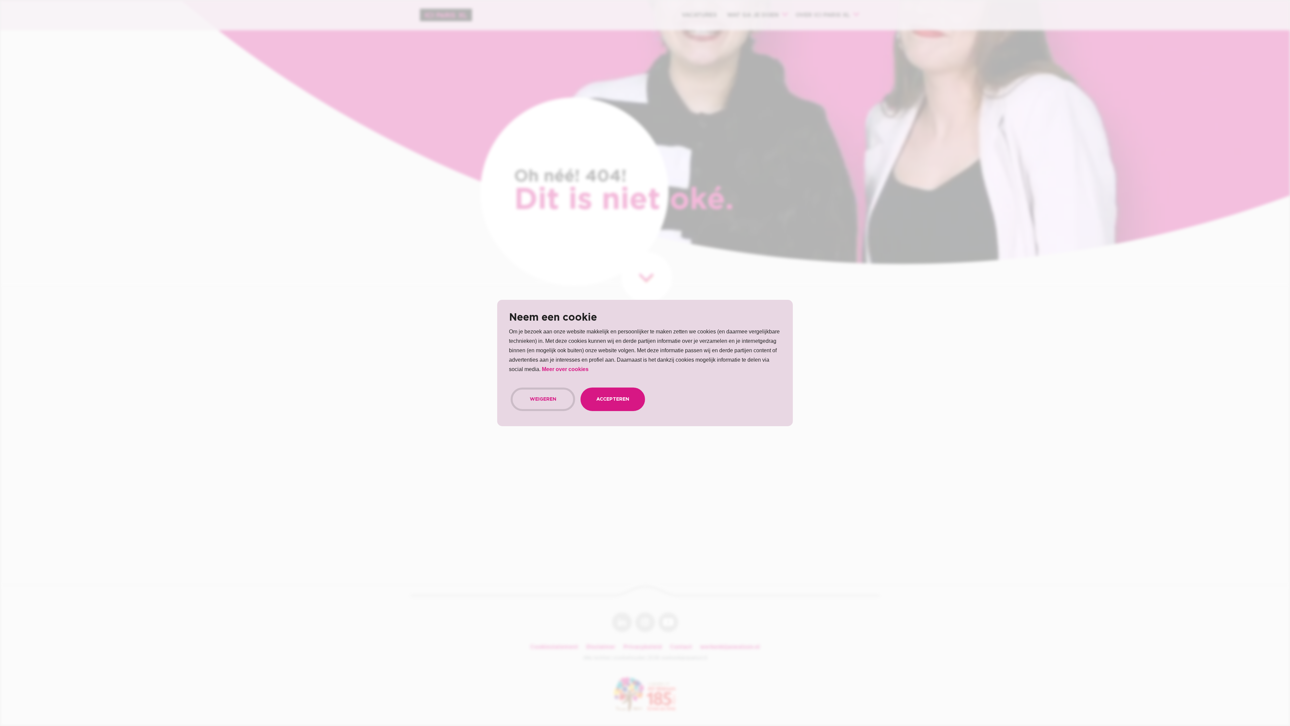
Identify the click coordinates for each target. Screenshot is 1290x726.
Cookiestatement (554, 647)
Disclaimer (600, 647)
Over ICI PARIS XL (823, 15)
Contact (681, 647)
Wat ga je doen (753, 15)
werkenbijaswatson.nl (730, 647)
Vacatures (699, 15)
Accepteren (612, 399)
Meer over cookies (565, 369)
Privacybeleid (643, 647)
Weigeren (543, 399)
